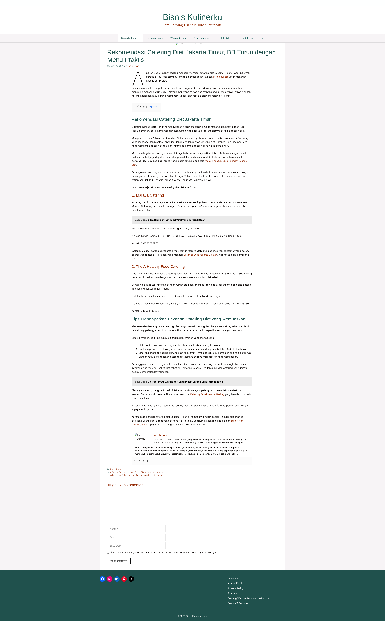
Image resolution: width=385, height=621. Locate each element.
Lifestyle (225, 38)
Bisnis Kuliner (128, 38)
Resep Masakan (201, 38)
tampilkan (152, 107)
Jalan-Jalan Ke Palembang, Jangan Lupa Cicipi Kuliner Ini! (136, 475)
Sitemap (232, 593)
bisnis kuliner (220, 76)
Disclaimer (233, 578)
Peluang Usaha (155, 38)
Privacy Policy (236, 588)
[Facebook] (147, 461)
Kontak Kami (248, 38)
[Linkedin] (139, 461)
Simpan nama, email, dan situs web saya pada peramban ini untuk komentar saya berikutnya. (163, 552)
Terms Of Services (238, 603)
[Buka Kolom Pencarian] (262, 38)
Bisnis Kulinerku (192, 17)
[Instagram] (143, 461)
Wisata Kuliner (178, 38)
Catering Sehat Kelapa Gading (207, 394)
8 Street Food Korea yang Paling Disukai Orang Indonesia (136, 472)
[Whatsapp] (134, 461)
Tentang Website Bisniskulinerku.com (249, 598)
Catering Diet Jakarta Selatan (200, 254)
